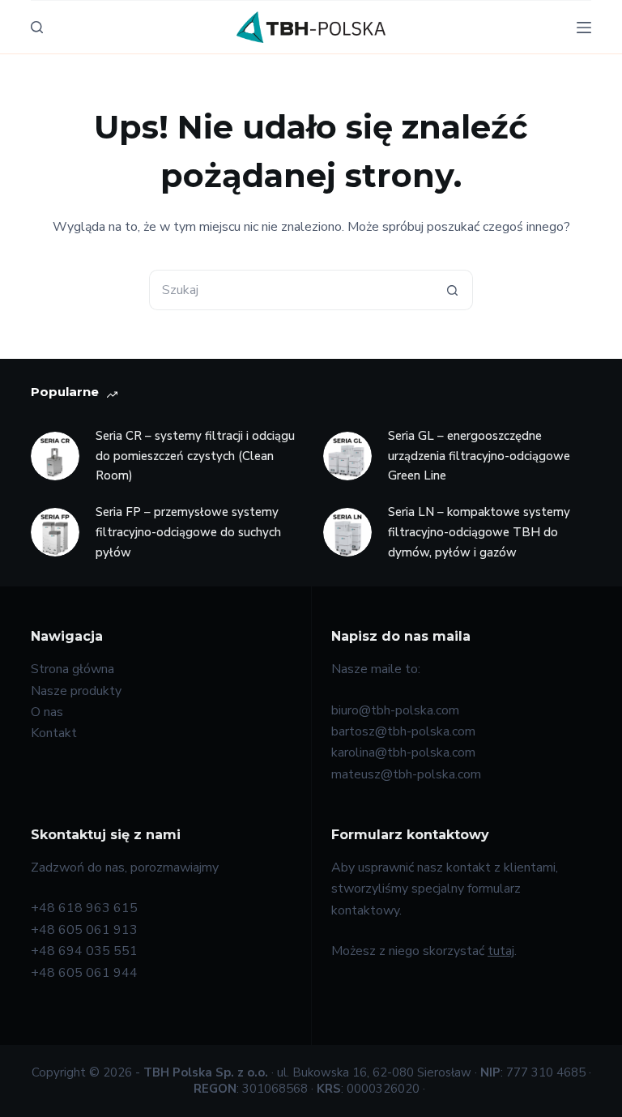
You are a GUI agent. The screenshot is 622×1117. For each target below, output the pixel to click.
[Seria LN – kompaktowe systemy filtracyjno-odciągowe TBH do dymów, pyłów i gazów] (347, 532)
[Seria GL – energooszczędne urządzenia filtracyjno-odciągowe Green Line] (347, 456)
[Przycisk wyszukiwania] (452, 290)
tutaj (501, 951)
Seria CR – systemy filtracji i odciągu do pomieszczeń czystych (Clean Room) (195, 456)
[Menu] (584, 27)
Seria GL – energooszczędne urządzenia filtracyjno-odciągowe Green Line (479, 456)
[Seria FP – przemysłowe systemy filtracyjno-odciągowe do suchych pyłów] (55, 532)
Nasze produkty (76, 691)
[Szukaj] (37, 27)
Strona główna (72, 669)
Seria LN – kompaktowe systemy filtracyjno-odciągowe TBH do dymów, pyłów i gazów (479, 532)
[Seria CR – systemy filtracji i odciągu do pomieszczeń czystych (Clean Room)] (55, 456)
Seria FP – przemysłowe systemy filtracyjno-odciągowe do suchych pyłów (188, 532)
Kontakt (54, 733)
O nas (47, 712)
